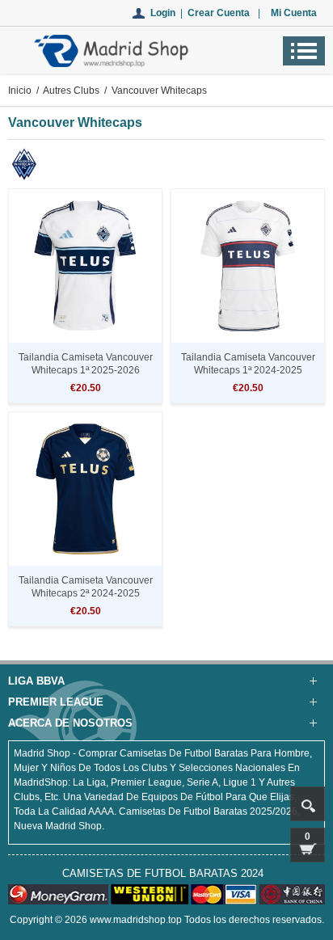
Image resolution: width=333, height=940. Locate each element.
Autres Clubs (71, 90)
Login (162, 13)
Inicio (20, 90)
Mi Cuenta (294, 13)
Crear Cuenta (219, 13)
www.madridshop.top (136, 920)
